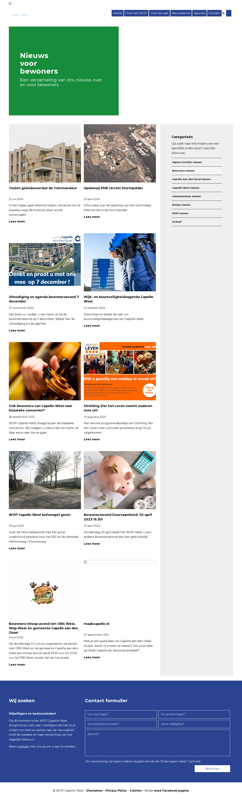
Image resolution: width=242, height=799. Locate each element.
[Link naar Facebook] (228, 13)
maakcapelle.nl (96, 624)
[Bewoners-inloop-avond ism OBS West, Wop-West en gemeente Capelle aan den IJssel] (45, 589)
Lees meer (17, 221)
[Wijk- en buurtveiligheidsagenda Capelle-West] (120, 262)
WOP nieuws (180, 213)
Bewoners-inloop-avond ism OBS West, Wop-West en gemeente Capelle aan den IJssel (43, 628)
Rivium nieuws (181, 204)
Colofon (136, 790)
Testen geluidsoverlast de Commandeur (43, 188)
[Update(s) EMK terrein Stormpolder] (120, 153)
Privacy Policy (116, 790)
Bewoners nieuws (183, 170)
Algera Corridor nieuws (187, 162)
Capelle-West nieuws (185, 187)
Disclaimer (94, 790)
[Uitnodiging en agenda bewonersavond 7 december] (45, 262)
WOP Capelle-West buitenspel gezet (40, 515)
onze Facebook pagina (171, 790)
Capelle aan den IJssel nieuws (191, 179)
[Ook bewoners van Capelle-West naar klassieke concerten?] (45, 371)
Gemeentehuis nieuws (186, 196)
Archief (177, 221)
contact (23, 746)
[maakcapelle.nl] (120, 589)
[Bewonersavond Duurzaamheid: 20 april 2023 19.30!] (120, 480)
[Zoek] (224, 13)
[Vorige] (218, 108)
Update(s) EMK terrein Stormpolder (113, 188)
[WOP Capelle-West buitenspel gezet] (45, 480)
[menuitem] (117, 13)
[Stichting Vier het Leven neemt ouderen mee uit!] (120, 371)
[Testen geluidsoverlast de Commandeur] (45, 153)
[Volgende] (226, 108)
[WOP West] (18, 13)
